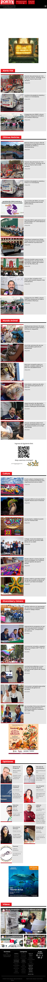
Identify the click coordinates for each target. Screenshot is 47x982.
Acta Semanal (7, 956)
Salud (16, 969)
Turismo (23, 972)
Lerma (30, 961)
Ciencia (23, 971)
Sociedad (16, 961)
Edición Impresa (7, 955)
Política (16, 953)
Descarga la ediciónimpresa (21, 2)
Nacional (30, 968)
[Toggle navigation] (45, 6)
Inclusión (23, 956)
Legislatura (16, 959)
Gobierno (16, 955)
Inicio (7, 953)
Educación (16, 968)
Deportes (30, 972)
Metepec (30, 958)
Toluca (30, 956)
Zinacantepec (31, 959)
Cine (23, 964)
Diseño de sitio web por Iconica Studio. (34, 978)
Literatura (23, 962)
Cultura (23, 961)
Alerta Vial (30, 974)
